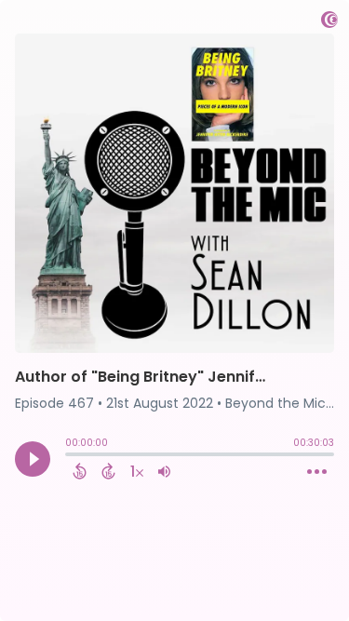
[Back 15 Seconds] (79, 471)
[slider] (70, 456)
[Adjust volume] (164, 471)
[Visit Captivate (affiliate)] (329, 22)
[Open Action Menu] (317, 472)
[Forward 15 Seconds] (108, 471)
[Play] (32, 459)
